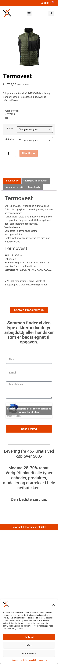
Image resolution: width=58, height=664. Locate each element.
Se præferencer (29, 653)
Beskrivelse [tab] (12, 180)
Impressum (42, 660)
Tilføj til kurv (28, 153)
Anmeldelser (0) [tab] (14, 187)
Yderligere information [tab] (35, 180)
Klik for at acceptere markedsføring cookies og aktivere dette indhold (29, 410)
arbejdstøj (9, 284)
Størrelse (10, 139)
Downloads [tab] (34, 187)
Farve (10, 128)
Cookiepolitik (16, 660)
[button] (53, 604)
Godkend (29, 637)
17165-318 (16, 255)
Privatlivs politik (29, 660)
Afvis (29, 645)
